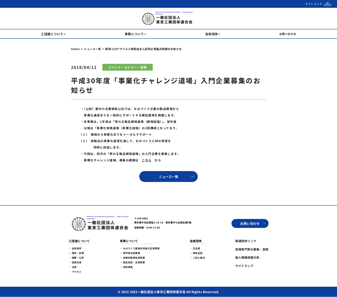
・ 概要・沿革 (76, 257)
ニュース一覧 (92, 49)
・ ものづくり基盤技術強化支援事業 (140, 248)
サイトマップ (244, 266)
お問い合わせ (250, 223)
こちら (147, 160)
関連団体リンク (245, 241)
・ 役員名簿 (75, 262)
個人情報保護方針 (247, 257)
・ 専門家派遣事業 (130, 253)
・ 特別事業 (126, 267)
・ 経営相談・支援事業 (132, 262)
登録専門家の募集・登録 (252, 249)
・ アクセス (75, 271)
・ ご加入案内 (197, 257)
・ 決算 (73, 267)
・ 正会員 (195, 248)
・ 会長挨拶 (75, 248)
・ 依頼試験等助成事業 (132, 257)
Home (75, 49)
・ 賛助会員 (196, 253)
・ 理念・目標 (76, 253)
